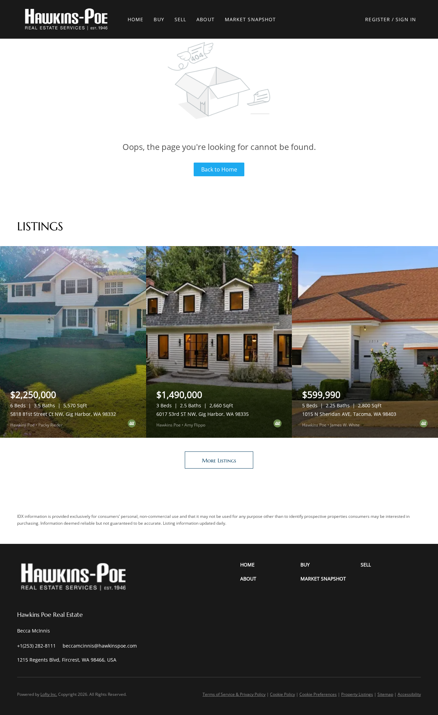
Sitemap (385, 694)
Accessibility (409, 694)
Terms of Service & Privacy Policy (234, 694)
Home (135, 19)
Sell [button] (180, 19)
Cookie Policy (282, 694)
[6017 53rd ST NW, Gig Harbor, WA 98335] (219, 342)
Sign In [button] (406, 19)
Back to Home (219, 169)
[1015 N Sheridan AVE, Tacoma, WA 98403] (365, 342)
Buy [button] (159, 19)
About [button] (205, 19)
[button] (66, 19)
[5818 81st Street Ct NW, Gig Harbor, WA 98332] (73, 342)
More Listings (219, 460)
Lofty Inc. (48, 694)
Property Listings (357, 694)
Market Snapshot (250, 19)
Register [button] (377, 19)
